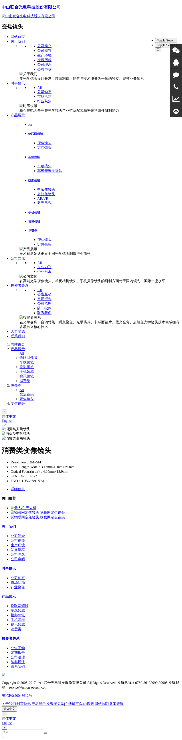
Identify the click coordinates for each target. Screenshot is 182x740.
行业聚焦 (44, 101)
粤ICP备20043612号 (17, 695)
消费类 (32, 230)
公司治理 (44, 303)
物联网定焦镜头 (52, 512)
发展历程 (44, 60)
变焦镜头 (44, 143)
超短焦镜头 (46, 194)
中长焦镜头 (46, 189)
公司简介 (44, 46)
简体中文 (9, 416)
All (39, 88)
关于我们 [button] (18, 41)
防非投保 (44, 308)
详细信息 (18, 489)
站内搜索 (87, 704)
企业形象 (44, 271)
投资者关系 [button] (19, 285)
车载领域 (34, 157)
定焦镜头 (44, 147)
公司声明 (44, 69)
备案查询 (116, 704)
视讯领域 (34, 221)
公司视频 (44, 51)
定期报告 (44, 299)
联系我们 (44, 313)
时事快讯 (9, 568)
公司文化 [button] (18, 258)
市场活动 (44, 96)
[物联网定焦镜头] (25, 512)
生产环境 (44, 55)
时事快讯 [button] (18, 83)
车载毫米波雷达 (49, 171)
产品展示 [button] (18, 115)
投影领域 (34, 180)
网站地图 (102, 704)
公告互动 (44, 294)
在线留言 (72, 704)
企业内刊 (44, 267)
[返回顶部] (176, 111)
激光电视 (44, 203)
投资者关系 (11, 638)
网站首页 (18, 37)
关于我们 (9, 526)
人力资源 (18, 331)
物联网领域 (35, 133)
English (7, 421)
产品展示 (18, 349)
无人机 (31, 508)
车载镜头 (44, 166)
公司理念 (44, 64)
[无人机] (18, 508)
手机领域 (34, 212)
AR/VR (42, 198)
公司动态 (44, 92)
